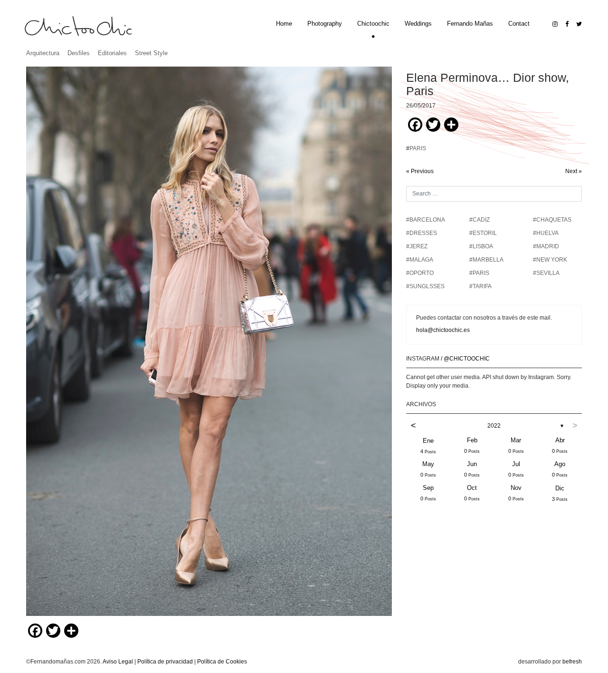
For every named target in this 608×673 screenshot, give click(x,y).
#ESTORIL (483, 233)
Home (284, 23)
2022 (494, 425)
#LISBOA (481, 246)
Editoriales (112, 53)
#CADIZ (479, 219)
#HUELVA (546, 233)
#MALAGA (419, 259)
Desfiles (78, 53)
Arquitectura (42, 53)
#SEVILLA (546, 273)
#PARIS (479, 273)
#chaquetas (552, 219)
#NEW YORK (550, 259)
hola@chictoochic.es (443, 330)
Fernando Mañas (470, 23)
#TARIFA (480, 286)
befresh (572, 661)
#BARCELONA (425, 219)
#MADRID (546, 246)
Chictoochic (373, 23)
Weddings (418, 23)
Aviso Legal (118, 661)
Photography (324, 23)
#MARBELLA (486, 259)
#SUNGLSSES (425, 286)
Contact (519, 23)
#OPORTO (420, 273)
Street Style (151, 53)
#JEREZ (417, 246)
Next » (573, 171)
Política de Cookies (222, 661)
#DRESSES (421, 233)
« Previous (420, 171)
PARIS (417, 148)
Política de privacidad (165, 661)
